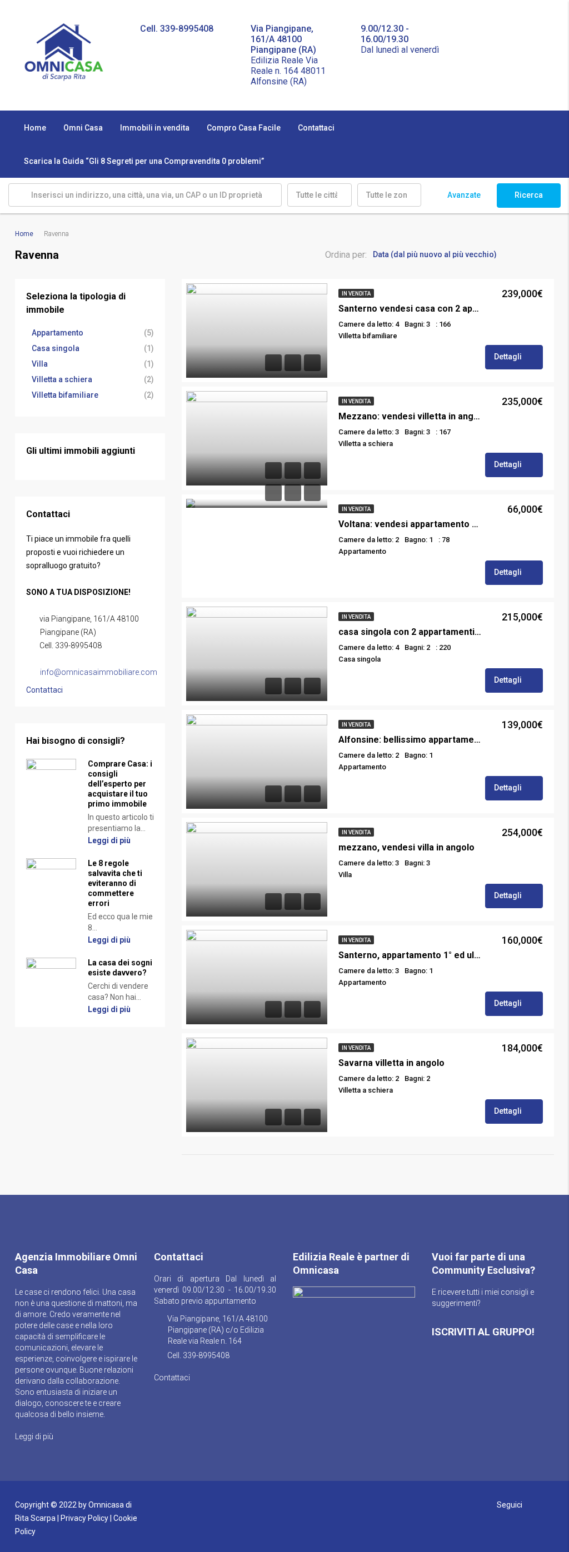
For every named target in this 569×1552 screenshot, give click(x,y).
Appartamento (57, 332)
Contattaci (316, 127)
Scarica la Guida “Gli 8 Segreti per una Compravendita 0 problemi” (144, 161)
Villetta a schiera (62, 379)
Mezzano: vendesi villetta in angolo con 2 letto (410, 416)
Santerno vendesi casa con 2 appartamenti (410, 308)
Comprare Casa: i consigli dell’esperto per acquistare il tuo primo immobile (120, 783)
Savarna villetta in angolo (391, 1063)
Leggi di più (110, 840)
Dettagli (508, 356)
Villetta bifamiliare (65, 394)
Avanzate (464, 195)
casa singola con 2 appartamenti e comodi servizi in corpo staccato (410, 632)
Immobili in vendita (154, 127)
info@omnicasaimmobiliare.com (98, 672)
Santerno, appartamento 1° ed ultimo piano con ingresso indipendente (410, 955)
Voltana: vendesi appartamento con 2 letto (410, 524)
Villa (40, 363)
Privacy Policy (84, 1518)
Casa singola (55, 348)
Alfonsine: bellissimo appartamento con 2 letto (410, 739)
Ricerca (529, 195)
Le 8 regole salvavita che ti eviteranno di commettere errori (115, 883)
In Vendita (356, 294)
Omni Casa (83, 127)
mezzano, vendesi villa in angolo (406, 847)
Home (35, 127)
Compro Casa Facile (244, 127)
